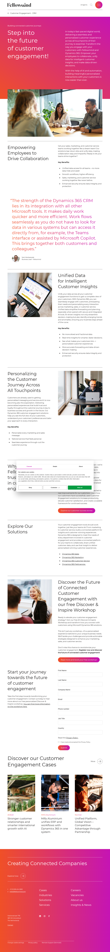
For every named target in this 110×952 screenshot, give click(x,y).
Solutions (45, 900)
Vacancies (77, 895)
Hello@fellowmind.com (18, 891)
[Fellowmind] (20, 5)
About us (76, 900)
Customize (54, 487)
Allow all (79, 487)
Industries (45, 895)
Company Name (64, 690)
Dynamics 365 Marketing (73, 557)
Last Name (62, 680)
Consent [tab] (29, 466)
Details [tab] (55, 466)
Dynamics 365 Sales (70, 554)
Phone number (63, 709)
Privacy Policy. (72, 738)
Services (44, 904)
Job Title (61, 719)
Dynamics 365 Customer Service (76, 561)
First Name (62, 670)
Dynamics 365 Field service (74, 564)
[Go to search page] (91, 5)
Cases (43, 890)
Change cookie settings (16, 943)
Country (61, 728)
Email (60, 699)
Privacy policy (33, 943)
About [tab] (81, 466)
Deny (30, 487)
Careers (76, 890)
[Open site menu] (98, 4)
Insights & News (81, 904)
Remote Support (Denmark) (51, 943)
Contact (10, 925)
